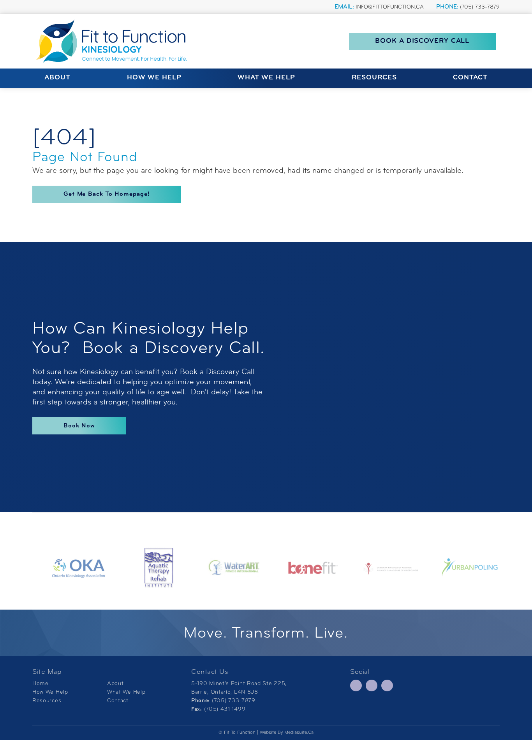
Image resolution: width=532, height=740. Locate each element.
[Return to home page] (114, 41)
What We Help (266, 77)
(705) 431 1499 (225, 709)
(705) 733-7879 (480, 7)
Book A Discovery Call (422, 41)
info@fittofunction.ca (390, 7)
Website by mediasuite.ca (287, 732)
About (57, 77)
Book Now (79, 426)
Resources (374, 77)
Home (40, 684)
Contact (470, 77)
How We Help (154, 77)
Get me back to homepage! (106, 194)
